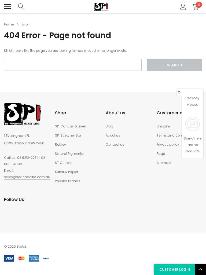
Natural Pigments (69, 153)
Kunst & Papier (66, 172)
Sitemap (164, 162)
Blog (109, 126)
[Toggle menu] (7, 6)
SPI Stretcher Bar (68, 135)
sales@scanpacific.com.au (27, 177)
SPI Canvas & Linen (70, 126)
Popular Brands (67, 181)
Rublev (60, 144)
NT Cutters (63, 162)
